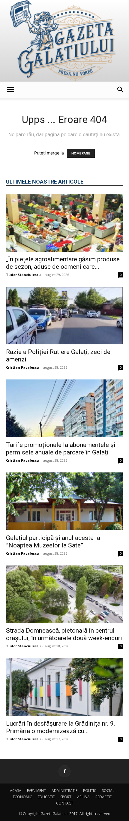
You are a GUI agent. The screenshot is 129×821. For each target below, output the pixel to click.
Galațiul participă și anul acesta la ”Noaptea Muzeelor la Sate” (53, 541)
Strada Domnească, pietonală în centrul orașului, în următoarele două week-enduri (64, 634)
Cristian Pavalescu (22, 367)
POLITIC (89, 790)
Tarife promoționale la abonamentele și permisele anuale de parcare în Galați (61, 448)
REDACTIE (103, 796)
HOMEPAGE (80, 153)
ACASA (15, 790)
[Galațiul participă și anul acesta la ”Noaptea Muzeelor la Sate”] (64, 501)
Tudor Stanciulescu (23, 274)
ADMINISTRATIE (64, 790)
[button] (10, 90)
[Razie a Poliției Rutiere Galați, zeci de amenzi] (64, 316)
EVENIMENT (36, 790)
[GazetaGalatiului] (64, 41)
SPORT (65, 796)
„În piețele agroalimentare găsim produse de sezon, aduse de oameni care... (63, 263)
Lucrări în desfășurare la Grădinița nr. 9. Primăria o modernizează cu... (60, 727)
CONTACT (64, 803)
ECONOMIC (22, 796)
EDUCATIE (46, 796)
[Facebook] (64, 771)
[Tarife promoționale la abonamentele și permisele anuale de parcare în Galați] (64, 408)
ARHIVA (83, 796)
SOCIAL (108, 790)
